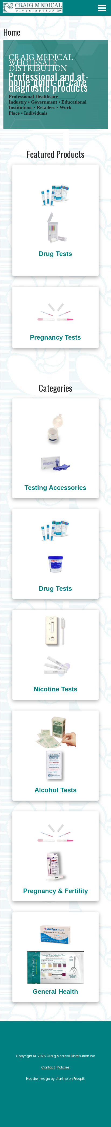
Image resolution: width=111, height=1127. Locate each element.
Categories (102, 8)
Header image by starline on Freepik (55, 1078)
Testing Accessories (55, 487)
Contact (48, 1067)
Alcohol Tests (55, 790)
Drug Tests (55, 253)
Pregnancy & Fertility (55, 890)
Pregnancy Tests (55, 337)
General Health (55, 991)
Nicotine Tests (55, 689)
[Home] (33, 11)
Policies (63, 1067)
